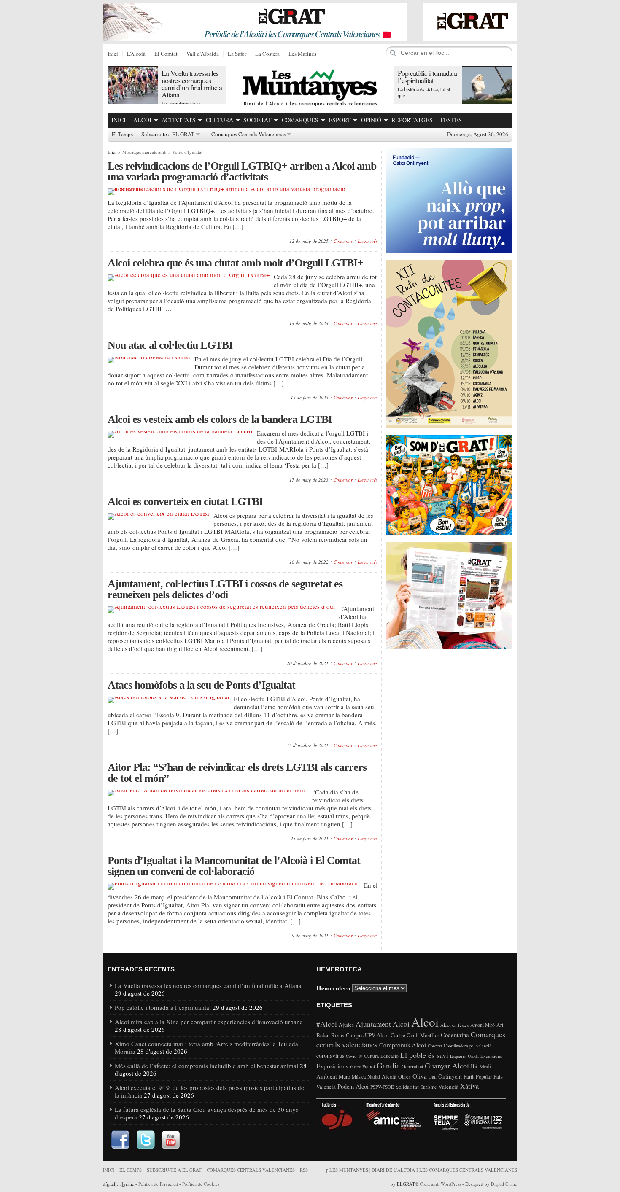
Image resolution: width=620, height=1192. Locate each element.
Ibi (474, 1066)
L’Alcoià (136, 54)
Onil (433, 1077)
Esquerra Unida (464, 1056)
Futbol (368, 1066)
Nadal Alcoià (381, 1076)
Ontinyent (450, 1076)
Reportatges (412, 120)
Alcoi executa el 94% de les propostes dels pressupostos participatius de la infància (209, 1091)
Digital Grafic (504, 1184)
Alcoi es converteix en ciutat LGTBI (185, 501)
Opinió (371, 120)
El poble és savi (424, 1055)
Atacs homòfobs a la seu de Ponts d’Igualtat (201, 685)
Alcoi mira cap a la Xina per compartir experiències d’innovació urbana (209, 1021)
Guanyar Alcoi (447, 1065)
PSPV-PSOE (382, 1087)
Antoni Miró (482, 1025)
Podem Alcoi (353, 1086)
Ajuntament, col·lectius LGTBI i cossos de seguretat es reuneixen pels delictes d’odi (225, 589)
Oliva (419, 1076)
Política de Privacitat (158, 1184)
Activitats (179, 120)
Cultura (219, 120)
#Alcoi (326, 1024)
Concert (435, 1046)
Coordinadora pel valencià (467, 1046)
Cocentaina (455, 1035)
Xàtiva (469, 1086)
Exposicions (332, 1066)
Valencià (448, 1086)
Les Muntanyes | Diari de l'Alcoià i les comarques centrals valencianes (421, 1170)
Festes (451, 120)
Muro (344, 1076)
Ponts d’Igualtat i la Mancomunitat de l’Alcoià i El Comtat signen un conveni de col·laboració (234, 865)
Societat (257, 120)
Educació (389, 1056)
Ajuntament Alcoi (383, 1024)
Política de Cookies (200, 1184)
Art (499, 1024)
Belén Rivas (330, 1035)
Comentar (343, 241)
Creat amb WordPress (440, 1184)
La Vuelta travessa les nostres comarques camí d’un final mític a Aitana (192, 84)
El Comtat (166, 54)
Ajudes (346, 1024)
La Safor (237, 54)
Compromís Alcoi (402, 1045)
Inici (113, 54)
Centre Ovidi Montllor (415, 1035)
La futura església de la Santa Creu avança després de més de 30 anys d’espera (206, 1113)
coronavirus (330, 1056)
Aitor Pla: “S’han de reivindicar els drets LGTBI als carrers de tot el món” (237, 772)
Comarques (300, 120)
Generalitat (412, 1066)
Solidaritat (407, 1086)
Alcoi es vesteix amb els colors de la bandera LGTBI (220, 419)
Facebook (120, 1140)
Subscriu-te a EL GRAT (167, 134)
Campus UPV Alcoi (367, 1035)
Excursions (491, 1056)
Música (359, 1077)
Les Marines (302, 54)
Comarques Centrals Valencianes (248, 134)
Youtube (171, 1140)
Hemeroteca (333, 987)
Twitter (145, 1140)
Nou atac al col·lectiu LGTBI (170, 345)
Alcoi (142, 120)
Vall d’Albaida (202, 54)
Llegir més (367, 241)
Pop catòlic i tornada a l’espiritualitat (427, 76)
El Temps (122, 134)
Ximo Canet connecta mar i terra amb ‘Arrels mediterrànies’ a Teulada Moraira (206, 1047)
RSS (304, 1170)
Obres (404, 1076)
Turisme (429, 1087)
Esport (340, 120)
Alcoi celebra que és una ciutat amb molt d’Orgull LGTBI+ (235, 263)
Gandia (388, 1065)
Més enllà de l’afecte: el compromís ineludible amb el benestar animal (206, 1065)
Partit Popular (478, 1076)
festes (355, 1067)
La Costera (267, 54)
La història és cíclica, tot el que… (424, 92)
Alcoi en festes (454, 1025)
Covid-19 (354, 1056)
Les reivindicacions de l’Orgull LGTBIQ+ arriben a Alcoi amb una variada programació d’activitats (242, 171)
